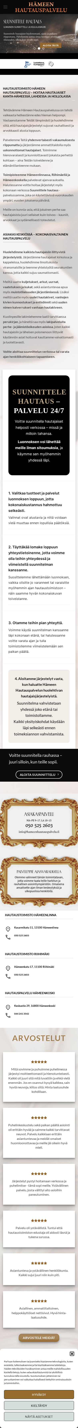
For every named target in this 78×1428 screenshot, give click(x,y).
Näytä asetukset (39, 1416)
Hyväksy (39, 1394)
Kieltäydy (39, 1405)
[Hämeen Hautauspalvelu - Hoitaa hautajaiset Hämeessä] (41, 7)
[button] (72, 1354)
